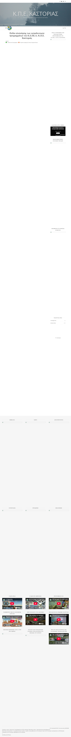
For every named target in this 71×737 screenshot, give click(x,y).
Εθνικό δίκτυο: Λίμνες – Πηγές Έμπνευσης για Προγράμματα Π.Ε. (39, 729)
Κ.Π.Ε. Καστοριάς (35, 13)
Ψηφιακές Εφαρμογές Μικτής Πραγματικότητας (29, 42)
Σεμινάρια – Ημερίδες (25, 730)
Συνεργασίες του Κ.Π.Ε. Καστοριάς (8, 732)
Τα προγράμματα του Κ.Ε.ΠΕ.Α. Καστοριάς (21, 729)
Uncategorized (53, 320)
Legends (7, 41)
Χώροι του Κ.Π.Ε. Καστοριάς (47, 730)
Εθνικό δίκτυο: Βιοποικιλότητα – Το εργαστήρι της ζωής (11, 730)
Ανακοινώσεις (53, 323)
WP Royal (9, 734)
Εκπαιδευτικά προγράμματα (12, 42)
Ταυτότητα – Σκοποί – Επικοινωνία (8, 729)
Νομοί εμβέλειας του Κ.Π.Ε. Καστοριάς (35, 730)
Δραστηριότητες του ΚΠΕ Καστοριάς (58, 730)
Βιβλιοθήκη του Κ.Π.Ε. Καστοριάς (19, 732)
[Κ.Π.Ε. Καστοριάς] (9, 28)
